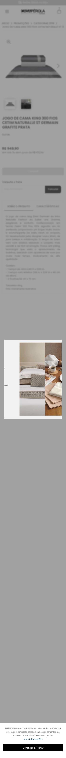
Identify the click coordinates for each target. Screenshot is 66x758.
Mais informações (43, 739)
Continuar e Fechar (33, 747)
